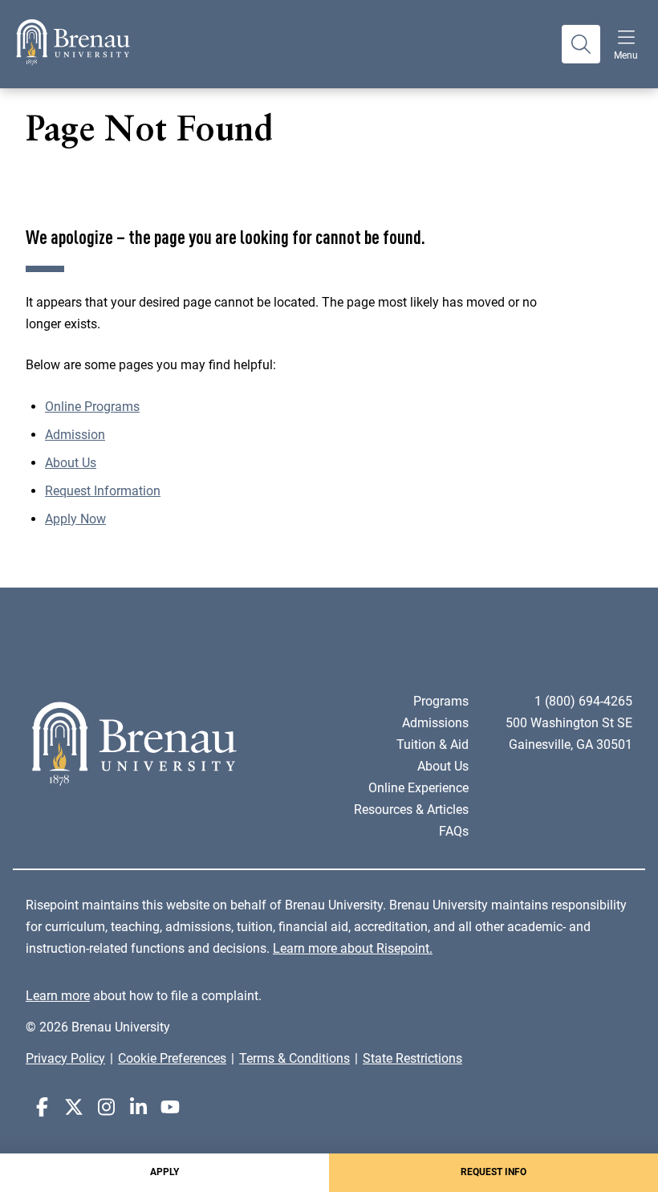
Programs (441, 701)
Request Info (493, 1172)
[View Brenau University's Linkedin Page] (138, 1107)
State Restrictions (412, 1058)
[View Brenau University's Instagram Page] (106, 1107)
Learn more (58, 995)
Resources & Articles (411, 809)
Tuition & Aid (432, 744)
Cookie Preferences (172, 1058)
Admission (75, 434)
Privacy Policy (65, 1058)
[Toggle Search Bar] (581, 44)
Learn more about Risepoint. (353, 948)
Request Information (102, 490)
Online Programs (92, 406)
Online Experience (418, 787)
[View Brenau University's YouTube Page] (170, 1107)
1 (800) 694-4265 (583, 701)
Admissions (435, 722)
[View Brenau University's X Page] (73, 1107)
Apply (164, 1172)
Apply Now (75, 519)
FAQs (454, 831)
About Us (70, 462)
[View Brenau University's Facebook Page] (41, 1107)
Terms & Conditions (294, 1058)
